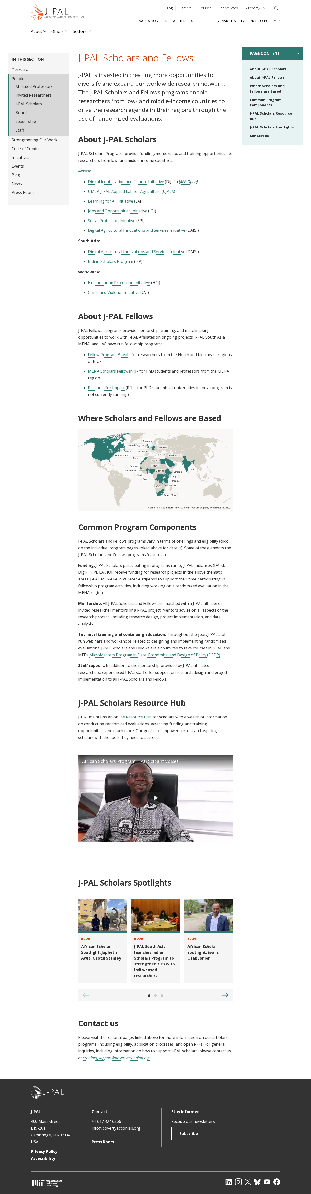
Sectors (79, 31)
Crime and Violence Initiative (113, 292)
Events (18, 166)
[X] (248, 1182)
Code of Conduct (27, 148)
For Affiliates (228, 8)
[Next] (225, 995)
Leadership (26, 121)
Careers (186, 8)
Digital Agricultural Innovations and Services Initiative (136, 230)
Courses (205, 8)
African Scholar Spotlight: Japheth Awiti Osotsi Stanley (101, 952)
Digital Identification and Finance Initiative (126, 181)
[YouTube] (267, 1181)
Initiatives (20, 157)
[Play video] (155, 799)
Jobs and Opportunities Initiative (117, 210)
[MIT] (47, 1183)
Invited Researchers (34, 95)
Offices (57, 31)
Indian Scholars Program (110, 261)
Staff (20, 130)
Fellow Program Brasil (108, 354)
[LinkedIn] (228, 1181)
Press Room (23, 192)
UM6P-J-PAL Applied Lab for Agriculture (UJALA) (131, 191)
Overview (20, 70)
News (17, 183)
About (36, 31)
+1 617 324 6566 (106, 1121)
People (18, 78)
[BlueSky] (257, 1181)
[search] (276, 8)
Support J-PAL (255, 8)
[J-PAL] (57, 13)
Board (21, 112)
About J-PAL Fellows (267, 77)
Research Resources (184, 20)
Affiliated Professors (34, 86)
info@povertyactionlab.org (116, 1128)
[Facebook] (276, 1181)
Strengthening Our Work (34, 140)
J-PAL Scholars (29, 104)
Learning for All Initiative (110, 201)
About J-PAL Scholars (268, 69)
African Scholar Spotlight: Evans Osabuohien (203, 952)
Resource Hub (139, 717)
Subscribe (189, 1133)
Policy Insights (221, 20)
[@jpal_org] (238, 1181)
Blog (169, 8)
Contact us (259, 135)
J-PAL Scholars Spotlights (272, 127)
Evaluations (148, 20)
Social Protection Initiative (111, 220)
